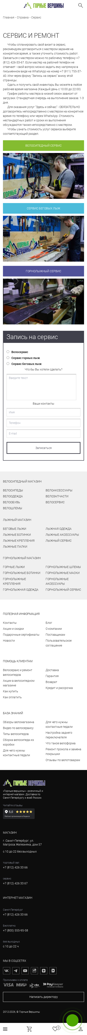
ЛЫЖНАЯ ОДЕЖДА (59, 528)
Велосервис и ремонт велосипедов (17, 672)
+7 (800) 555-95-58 (15, 930)
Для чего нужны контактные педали (16, 753)
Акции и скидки (13, 628)
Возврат (51, 682)
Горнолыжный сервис (43, 271)
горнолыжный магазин (22, 558)
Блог (49, 622)
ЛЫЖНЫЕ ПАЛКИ (15, 546)
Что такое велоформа (61, 743)
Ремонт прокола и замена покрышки (63, 752)
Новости (9, 640)
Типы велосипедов (16, 734)
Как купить (10, 691)
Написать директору (43, 997)
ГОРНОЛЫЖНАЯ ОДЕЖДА (20, 589)
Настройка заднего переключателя (59, 735)
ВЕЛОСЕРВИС (55, 502)
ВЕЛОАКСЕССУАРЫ (59, 490)
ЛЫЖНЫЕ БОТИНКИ (17, 534)
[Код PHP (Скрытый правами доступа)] (43, 176)
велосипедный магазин (22, 481)
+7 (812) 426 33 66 (15, 867)
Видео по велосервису (18, 728)
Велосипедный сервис (43, 145)
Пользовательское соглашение (59, 643)
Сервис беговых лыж (43, 208)
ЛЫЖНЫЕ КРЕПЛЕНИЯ (19, 540)
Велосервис (19, 352)
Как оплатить (12, 697)
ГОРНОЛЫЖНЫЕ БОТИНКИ (21, 573)
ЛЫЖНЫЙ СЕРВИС (59, 540)
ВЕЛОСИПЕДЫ (13, 490)
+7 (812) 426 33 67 (15, 883)
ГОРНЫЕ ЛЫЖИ (14, 567)
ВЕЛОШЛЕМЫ (12, 508)
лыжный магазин (17, 520)
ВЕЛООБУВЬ (11, 502)
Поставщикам (55, 634)
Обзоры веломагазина (18, 722)
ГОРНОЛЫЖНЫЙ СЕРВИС (63, 589)
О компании (54, 628)
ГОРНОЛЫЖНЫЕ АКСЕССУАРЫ (57, 581)
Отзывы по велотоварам (63, 760)
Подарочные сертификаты (21, 634)
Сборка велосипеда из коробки (18, 742)
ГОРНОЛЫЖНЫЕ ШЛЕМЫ (63, 567)
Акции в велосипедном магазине (18, 683)
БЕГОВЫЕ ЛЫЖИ (14, 528)
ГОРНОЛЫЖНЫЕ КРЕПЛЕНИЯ (14, 581)
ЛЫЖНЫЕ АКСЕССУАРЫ (62, 534)
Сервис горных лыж (25, 358)
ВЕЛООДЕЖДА (13, 496)
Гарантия (52, 676)
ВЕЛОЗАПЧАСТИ (57, 496)
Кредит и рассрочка (59, 688)
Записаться (43, 448)
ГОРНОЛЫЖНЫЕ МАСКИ (63, 573)
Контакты (10, 622)
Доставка (52, 670)
